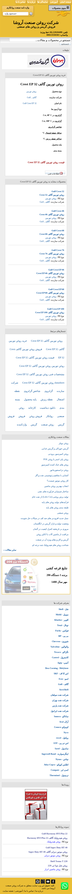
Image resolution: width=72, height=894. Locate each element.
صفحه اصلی (65, 2)
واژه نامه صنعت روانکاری (18, 7)
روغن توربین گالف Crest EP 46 (50, 273)
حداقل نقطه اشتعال (53, 133)
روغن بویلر (63, 443)
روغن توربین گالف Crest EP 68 (50, 293)
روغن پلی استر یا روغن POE (55, 459)
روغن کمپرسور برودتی (58, 454)
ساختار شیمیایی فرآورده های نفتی (53, 491)
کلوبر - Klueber (61, 620)
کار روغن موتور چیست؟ (57, 480)
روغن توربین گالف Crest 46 (52, 214)
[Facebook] (53, 883)
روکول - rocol (62, 738)
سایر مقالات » (10, 550)
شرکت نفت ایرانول (59, 711)
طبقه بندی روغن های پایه (57, 507)
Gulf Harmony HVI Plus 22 (54, 833)
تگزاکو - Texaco (61, 652)
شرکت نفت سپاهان (59, 695)
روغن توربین (31, 91)
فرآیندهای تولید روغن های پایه (55, 502)
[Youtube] (48, 883)
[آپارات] (37, 883)
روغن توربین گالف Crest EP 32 (47, 340)
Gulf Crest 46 (58, 211)
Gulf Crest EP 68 (56, 289)
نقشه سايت (8, 891)
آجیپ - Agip (62, 663)
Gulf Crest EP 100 (55, 309)
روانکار (50, 416)
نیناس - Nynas (62, 759)
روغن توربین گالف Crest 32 (52, 195)
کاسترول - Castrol (60, 657)
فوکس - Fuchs (61, 630)
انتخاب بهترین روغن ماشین (56, 486)
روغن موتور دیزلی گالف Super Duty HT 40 (47, 852)
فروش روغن (36, 416)
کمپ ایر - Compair (59, 770)
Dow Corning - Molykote (56, 668)
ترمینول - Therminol (59, 775)
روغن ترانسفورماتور (59, 470)
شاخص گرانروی (55, 127)
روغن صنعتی (62, 513)
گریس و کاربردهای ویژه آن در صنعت (52, 539)
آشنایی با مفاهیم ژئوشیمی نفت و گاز (51, 475)
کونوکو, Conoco (61, 727)
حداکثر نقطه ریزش (54, 139)
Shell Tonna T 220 (58, 861)
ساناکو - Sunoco (61, 716)
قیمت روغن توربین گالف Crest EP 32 (35, 357)
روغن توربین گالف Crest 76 (52, 253)
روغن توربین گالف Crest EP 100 (49, 312)
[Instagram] (43, 883)
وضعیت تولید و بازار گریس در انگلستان (50, 523)
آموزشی (54, 2)
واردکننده (22, 424)
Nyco (66, 732)
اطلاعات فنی (53, 174)
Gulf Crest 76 (58, 250)
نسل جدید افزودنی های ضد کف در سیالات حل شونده (44, 518)
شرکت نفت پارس (60, 705)
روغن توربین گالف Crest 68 (52, 234)
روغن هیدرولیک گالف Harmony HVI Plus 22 (47, 838)
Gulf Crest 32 (58, 191)
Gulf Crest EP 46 (56, 269)
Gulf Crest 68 (58, 230)
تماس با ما (20, 2)
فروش (22, 416)
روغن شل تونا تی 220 (57, 865)
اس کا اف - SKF (61, 673)
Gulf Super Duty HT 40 (56, 847)
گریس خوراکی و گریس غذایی (55, 448)
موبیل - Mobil (62, 614)
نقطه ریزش (47, 399)
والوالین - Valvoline (59, 646)
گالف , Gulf (32, 97)
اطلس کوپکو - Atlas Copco (56, 764)
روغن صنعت (48, 424)
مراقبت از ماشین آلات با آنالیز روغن (52, 534)
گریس (34, 424)
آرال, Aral (63, 721)
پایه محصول (30, 399)
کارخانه (32, 407)
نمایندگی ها (43, 2)
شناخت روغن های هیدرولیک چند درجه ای (50, 545)
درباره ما (31, 2)
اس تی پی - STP (60, 743)
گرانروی (58, 115)
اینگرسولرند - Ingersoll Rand (55, 754)
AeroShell (63, 689)
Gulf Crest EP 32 (30, 103)
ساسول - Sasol (61, 748)
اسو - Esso (63, 679)
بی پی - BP (63, 636)
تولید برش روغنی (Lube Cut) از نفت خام (50, 497)
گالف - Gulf (63, 684)
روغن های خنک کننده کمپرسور (54, 464)
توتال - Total (62, 625)
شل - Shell (63, 609)
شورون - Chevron (60, 641)
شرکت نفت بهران (60, 700)
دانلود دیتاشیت (48, 407)
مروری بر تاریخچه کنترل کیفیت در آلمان (50, 529)
